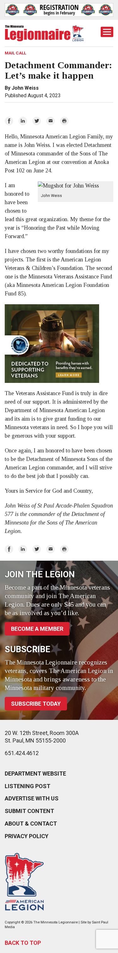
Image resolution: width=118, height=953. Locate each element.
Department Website (35, 773)
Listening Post (27, 786)
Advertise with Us (32, 798)
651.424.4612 (22, 753)
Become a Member (37, 628)
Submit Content (29, 811)
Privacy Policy (26, 836)
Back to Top (23, 942)
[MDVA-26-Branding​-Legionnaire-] (59, 343)
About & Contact (31, 823)
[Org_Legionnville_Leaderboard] (59, 10)
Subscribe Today (36, 703)
